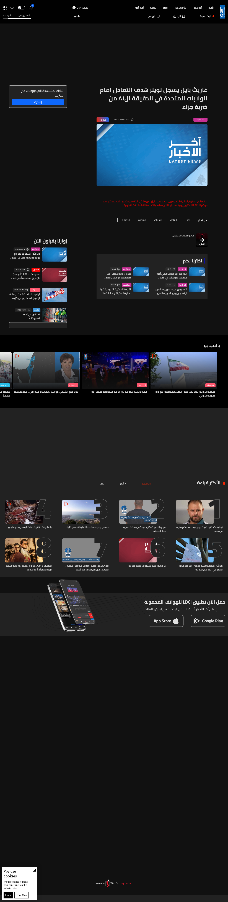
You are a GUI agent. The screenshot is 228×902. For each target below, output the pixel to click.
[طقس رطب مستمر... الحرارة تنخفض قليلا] (85, 516)
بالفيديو (212, 345)
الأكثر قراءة (209, 482)
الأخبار (211, 8)
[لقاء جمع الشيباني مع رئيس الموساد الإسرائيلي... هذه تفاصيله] (46, 375)
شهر (102, 484)
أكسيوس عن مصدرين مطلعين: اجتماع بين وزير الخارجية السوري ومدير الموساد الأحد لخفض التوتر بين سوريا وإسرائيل (171, 291)
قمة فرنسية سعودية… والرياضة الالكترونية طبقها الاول (118, 392)
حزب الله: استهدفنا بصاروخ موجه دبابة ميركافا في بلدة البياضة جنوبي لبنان (26, 256)
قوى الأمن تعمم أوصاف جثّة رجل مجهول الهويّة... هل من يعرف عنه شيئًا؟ (87, 568)
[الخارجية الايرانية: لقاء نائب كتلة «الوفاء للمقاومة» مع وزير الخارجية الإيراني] (184, 375)
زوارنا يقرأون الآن (50, 241)
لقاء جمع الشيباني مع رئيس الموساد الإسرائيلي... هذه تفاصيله (46, 392)
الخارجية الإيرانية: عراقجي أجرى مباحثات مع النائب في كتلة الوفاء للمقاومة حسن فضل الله (171, 276)
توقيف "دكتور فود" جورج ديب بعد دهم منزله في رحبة (199, 529)
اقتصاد (36, 310)
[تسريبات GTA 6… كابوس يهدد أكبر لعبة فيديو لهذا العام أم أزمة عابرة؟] (28, 555)
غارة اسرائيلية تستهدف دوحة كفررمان (146, 566)
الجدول (177, 16)
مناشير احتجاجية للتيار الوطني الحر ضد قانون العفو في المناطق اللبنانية (200, 568)
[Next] (4, 375)
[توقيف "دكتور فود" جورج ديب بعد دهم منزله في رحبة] (199, 516)
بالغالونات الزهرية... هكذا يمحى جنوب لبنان (30, 527)
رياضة (166, 8)
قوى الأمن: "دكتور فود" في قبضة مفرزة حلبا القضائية (144, 529)
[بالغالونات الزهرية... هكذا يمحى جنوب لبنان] (28, 516)
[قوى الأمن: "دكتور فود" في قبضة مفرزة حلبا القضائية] (142, 516)
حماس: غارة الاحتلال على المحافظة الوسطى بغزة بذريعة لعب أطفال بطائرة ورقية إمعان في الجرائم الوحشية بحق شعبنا (115, 276)
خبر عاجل (36, 269)
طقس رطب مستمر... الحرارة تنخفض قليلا (87, 527)
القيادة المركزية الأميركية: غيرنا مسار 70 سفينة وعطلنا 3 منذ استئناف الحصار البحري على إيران (115, 291)
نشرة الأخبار (180, 8)
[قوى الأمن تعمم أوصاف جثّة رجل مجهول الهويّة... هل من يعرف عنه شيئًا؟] (85, 555)
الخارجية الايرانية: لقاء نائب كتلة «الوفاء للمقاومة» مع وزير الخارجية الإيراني (185, 394)
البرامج (151, 16)
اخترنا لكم (192, 261)
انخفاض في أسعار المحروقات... (31, 316)
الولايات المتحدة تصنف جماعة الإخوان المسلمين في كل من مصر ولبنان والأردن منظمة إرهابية (24, 296)
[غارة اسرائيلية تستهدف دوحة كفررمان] (142, 555)
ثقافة (153, 8)
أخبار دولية (35, 289)
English (75, 16)
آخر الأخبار (197, 8)
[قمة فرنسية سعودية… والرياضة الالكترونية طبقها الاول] (115, 375)
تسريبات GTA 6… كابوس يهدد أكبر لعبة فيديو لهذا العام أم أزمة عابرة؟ (29, 568)
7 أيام (123, 484)
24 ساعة (146, 484)
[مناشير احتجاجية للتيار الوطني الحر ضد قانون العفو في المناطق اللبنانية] (199, 555)
